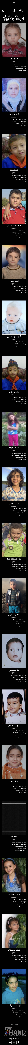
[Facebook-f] (18, 1042)
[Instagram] (14, 1042)
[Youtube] (10, 1042)
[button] (14, 2)
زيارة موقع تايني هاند (14, 1038)
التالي (11, 1024)
